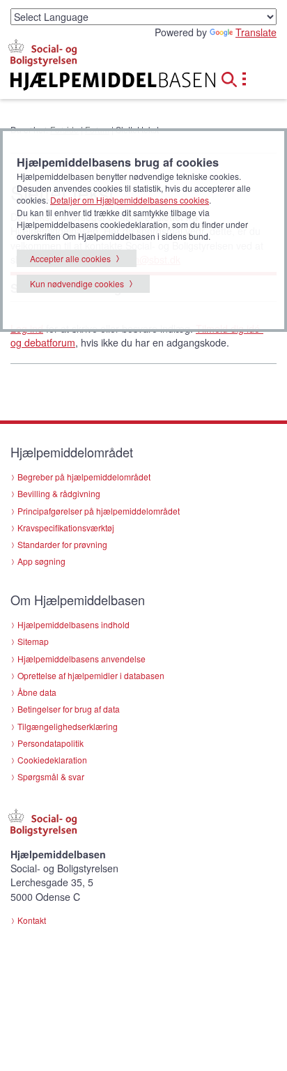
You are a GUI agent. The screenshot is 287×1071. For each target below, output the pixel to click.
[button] (233, 77)
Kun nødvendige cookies (77, 283)
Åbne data (36, 692)
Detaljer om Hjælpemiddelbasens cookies (129, 200)
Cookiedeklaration (52, 760)
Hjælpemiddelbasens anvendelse (81, 658)
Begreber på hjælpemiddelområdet (83, 477)
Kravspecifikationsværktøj (65, 527)
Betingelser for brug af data (68, 709)
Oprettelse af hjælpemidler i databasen (90, 675)
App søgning (41, 561)
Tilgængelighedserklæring (67, 726)
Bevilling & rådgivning (58, 493)
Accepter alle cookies (70, 258)
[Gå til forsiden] (95, 82)
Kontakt (31, 920)
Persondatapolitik (50, 743)
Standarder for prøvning (62, 544)
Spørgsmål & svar (50, 776)
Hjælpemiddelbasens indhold (73, 624)
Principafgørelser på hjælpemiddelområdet (98, 511)
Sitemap (33, 641)
